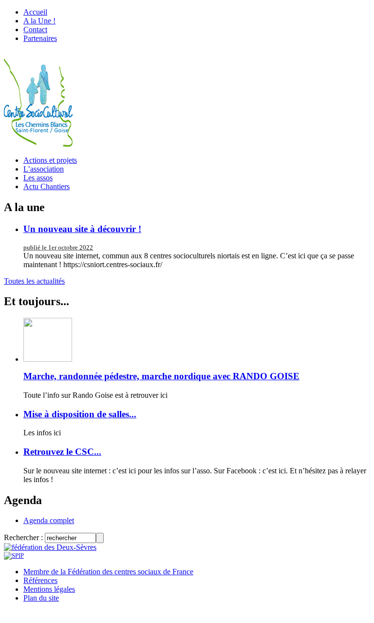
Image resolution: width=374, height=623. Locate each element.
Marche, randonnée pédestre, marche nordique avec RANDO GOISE (161, 376)
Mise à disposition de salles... (79, 414)
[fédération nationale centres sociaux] (14, 555)
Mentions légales (49, 589)
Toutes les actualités (34, 281)
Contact (35, 29)
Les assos (38, 178)
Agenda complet (48, 520)
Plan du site (41, 598)
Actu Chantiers (46, 186)
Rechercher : (23, 537)
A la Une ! (39, 21)
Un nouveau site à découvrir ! (82, 229)
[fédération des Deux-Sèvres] (50, 547)
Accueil (35, 12)
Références (40, 580)
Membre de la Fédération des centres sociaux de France (108, 571)
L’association (43, 169)
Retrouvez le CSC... (62, 452)
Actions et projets (50, 160)
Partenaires (40, 38)
